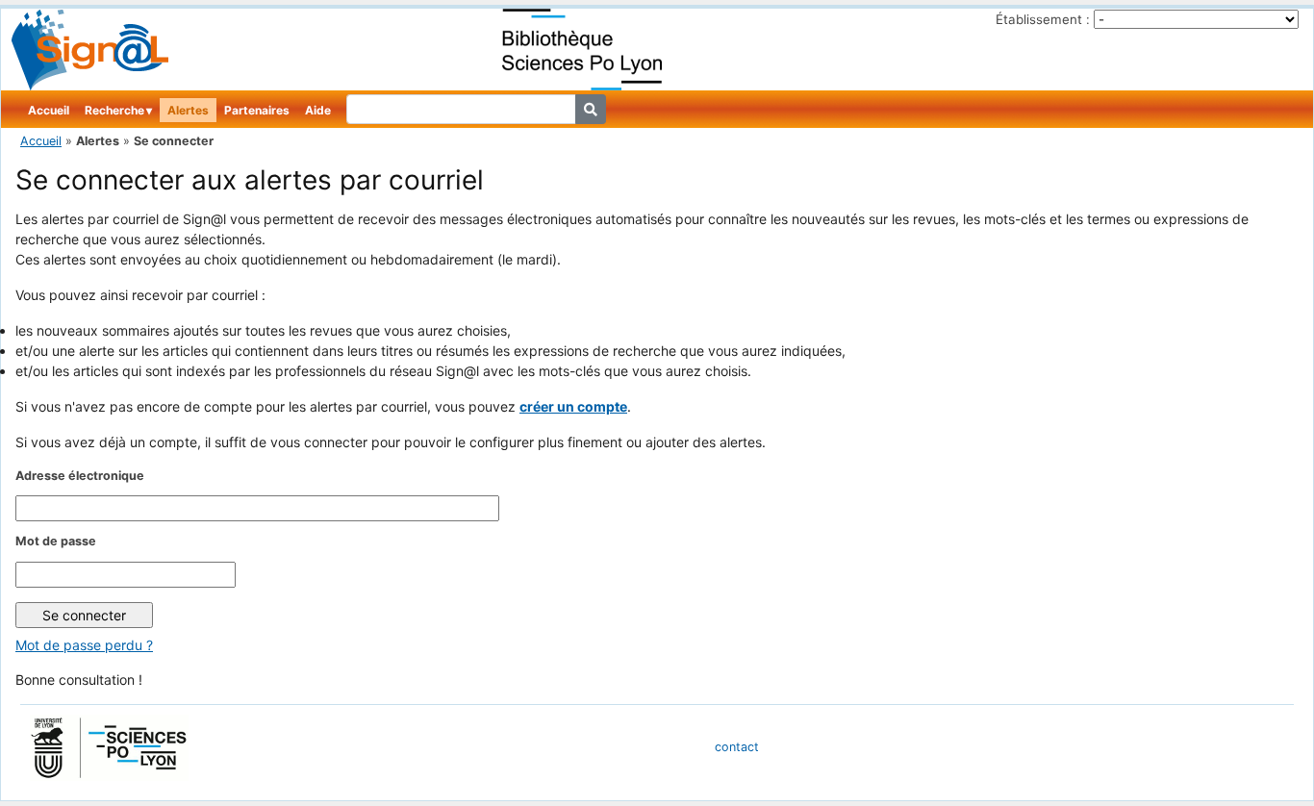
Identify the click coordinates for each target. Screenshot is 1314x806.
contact (737, 747)
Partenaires (257, 110)
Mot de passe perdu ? (84, 645)
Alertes (188, 110)
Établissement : (1043, 19)
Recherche (114, 110)
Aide (318, 110)
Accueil (48, 110)
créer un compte (573, 406)
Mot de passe (55, 541)
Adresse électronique (79, 475)
